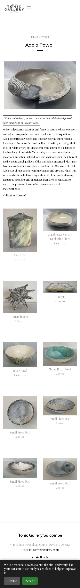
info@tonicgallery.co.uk (44, 549)
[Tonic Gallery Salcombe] (14, 8)
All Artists (41, 37)
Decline (12, 581)
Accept (29, 581)
